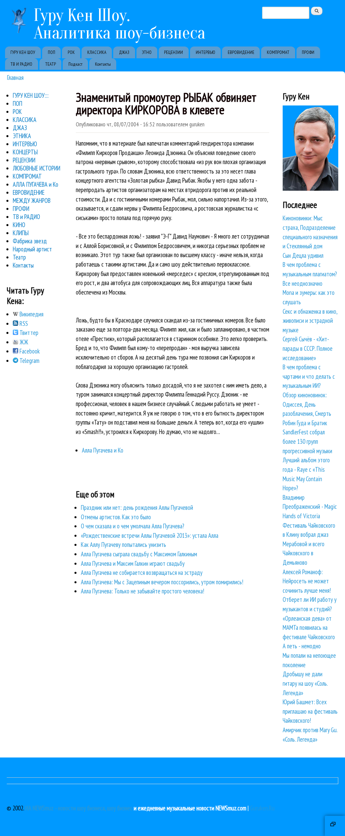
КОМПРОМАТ (278, 52)
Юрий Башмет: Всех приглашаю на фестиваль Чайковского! (310, 711)
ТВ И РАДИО (21, 64)
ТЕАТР (50, 64)
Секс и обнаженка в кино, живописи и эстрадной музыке (310, 320)
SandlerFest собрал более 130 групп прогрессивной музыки (307, 441)
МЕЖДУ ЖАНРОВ (32, 200)
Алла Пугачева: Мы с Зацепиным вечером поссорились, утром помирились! (162, 582)
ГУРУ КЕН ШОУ (22, 52)
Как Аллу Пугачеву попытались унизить (123, 544)
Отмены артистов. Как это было (116, 517)
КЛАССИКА (96, 52)
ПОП (51, 52)
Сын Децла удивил (303, 255)
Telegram (28, 361)
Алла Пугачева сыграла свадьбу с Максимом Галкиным (139, 554)
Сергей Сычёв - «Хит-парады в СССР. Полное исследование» (308, 348)
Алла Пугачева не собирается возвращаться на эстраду (141, 572)
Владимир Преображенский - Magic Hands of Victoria (310, 506)
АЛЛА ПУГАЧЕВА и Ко (35, 184)
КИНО (19, 225)
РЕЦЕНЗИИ (173, 52)
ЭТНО (147, 52)
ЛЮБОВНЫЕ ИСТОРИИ (36, 168)
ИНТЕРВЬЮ (205, 52)
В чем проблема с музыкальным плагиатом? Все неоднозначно (310, 273)
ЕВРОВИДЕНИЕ (241, 52)
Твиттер (28, 333)
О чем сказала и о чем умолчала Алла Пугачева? (132, 526)
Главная (15, 77)
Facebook (29, 351)
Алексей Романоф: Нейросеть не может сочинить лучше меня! (307, 581)
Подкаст (75, 64)
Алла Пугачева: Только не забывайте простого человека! (142, 591)
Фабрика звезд (30, 241)
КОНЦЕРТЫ (25, 152)
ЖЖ (23, 342)
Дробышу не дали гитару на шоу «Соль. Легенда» (305, 683)
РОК (71, 52)
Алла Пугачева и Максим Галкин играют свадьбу (133, 563)
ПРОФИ (308, 52)
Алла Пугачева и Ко (102, 450)
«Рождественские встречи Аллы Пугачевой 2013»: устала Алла (149, 535)
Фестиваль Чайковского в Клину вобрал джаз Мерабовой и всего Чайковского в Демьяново (309, 543)
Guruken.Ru (262, 808)
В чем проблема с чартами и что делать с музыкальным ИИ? (309, 376)
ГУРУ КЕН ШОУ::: (31, 95)
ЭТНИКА (22, 136)
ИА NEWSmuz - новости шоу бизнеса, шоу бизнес (78, 808)
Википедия (30, 314)
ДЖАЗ (124, 52)
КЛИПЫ (21, 233)
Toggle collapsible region (335, 826)
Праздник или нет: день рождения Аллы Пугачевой (137, 507)
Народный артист (32, 249)
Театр (19, 257)
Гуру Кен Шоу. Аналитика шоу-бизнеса (120, 24)
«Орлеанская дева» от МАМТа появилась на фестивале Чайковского (309, 627)
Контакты (103, 64)
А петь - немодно (302, 646)
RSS (23, 323)
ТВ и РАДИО (26, 217)
